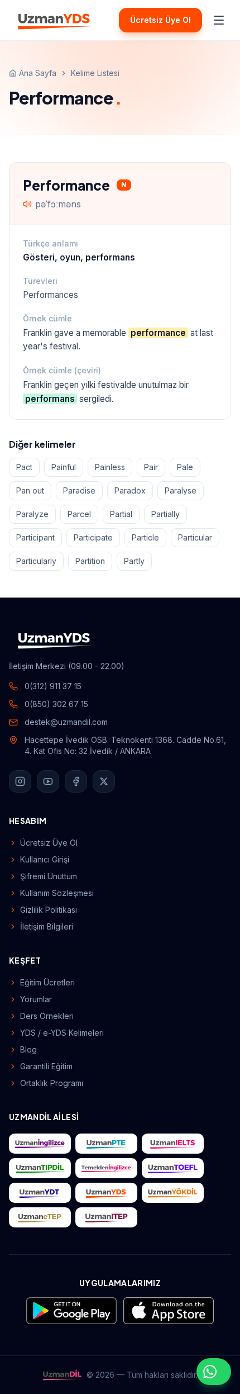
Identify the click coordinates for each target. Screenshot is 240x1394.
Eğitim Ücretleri (47, 982)
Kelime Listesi (95, 73)
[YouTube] (48, 781)
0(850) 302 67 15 (56, 704)
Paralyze (32, 514)
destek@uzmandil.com (66, 722)
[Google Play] (71, 1310)
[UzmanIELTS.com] (173, 1144)
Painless (110, 467)
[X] (104, 781)
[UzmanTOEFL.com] (173, 1168)
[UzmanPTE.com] (106, 1144)
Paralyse (180, 490)
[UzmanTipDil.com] (40, 1168)
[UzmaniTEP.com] (106, 1217)
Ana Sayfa (37, 73)
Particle (145, 537)
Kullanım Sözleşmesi (57, 893)
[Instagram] (20, 781)
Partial (121, 514)
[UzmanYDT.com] (40, 1193)
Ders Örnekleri (47, 1016)
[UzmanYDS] (54, 20)
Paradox (130, 490)
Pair (151, 467)
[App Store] (168, 1310)
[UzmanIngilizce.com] (40, 1144)
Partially (165, 514)
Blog (28, 1049)
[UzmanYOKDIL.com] (173, 1193)
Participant (35, 537)
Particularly (36, 561)
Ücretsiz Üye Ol (160, 20)
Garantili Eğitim (46, 1066)
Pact (24, 467)
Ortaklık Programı (51, 1083)
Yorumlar (36, 999)
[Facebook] (76, 781)
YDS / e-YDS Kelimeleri (62, 1032)
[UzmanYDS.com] (106, 1193)
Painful (63, 467)
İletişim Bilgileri (46, 926)
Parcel (79, 514)
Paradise (79, 490)
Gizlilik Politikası (48, 909)
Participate (93, 537)
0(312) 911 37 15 (53, 686)
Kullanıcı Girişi (44, 859)
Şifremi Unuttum (48, 876)
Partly (134, 561)
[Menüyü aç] (219, 20)
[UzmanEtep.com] (40, 1217)
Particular (195, 537)
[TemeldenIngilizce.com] (106, 1168)
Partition (90, 561)
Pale (185, 467)
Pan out (30, 490)
